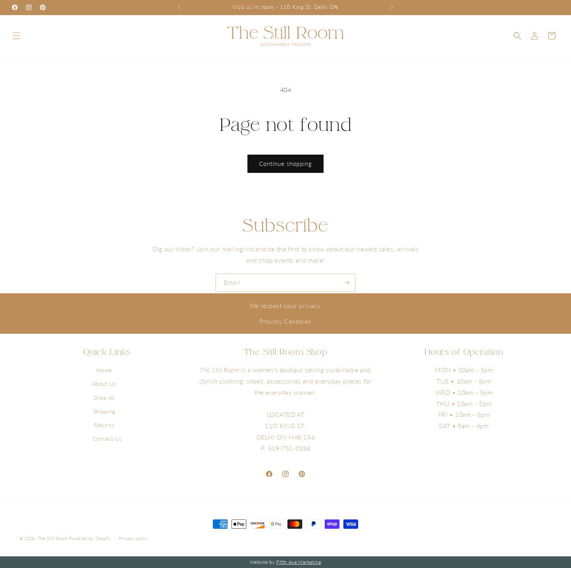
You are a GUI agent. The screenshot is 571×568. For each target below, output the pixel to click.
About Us (104, 384)
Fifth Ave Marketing (298, 562)
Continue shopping (285, 163)
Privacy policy (133, 538)
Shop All (104, 397)
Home (103, 370)
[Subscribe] (346, 283)
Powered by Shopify (90, 538)
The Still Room (54, 538)
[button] (16, 35)
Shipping (104, 411)
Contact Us (107, 439)
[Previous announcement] (179, 7)
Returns (104, 425)
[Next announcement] (391, 7)
